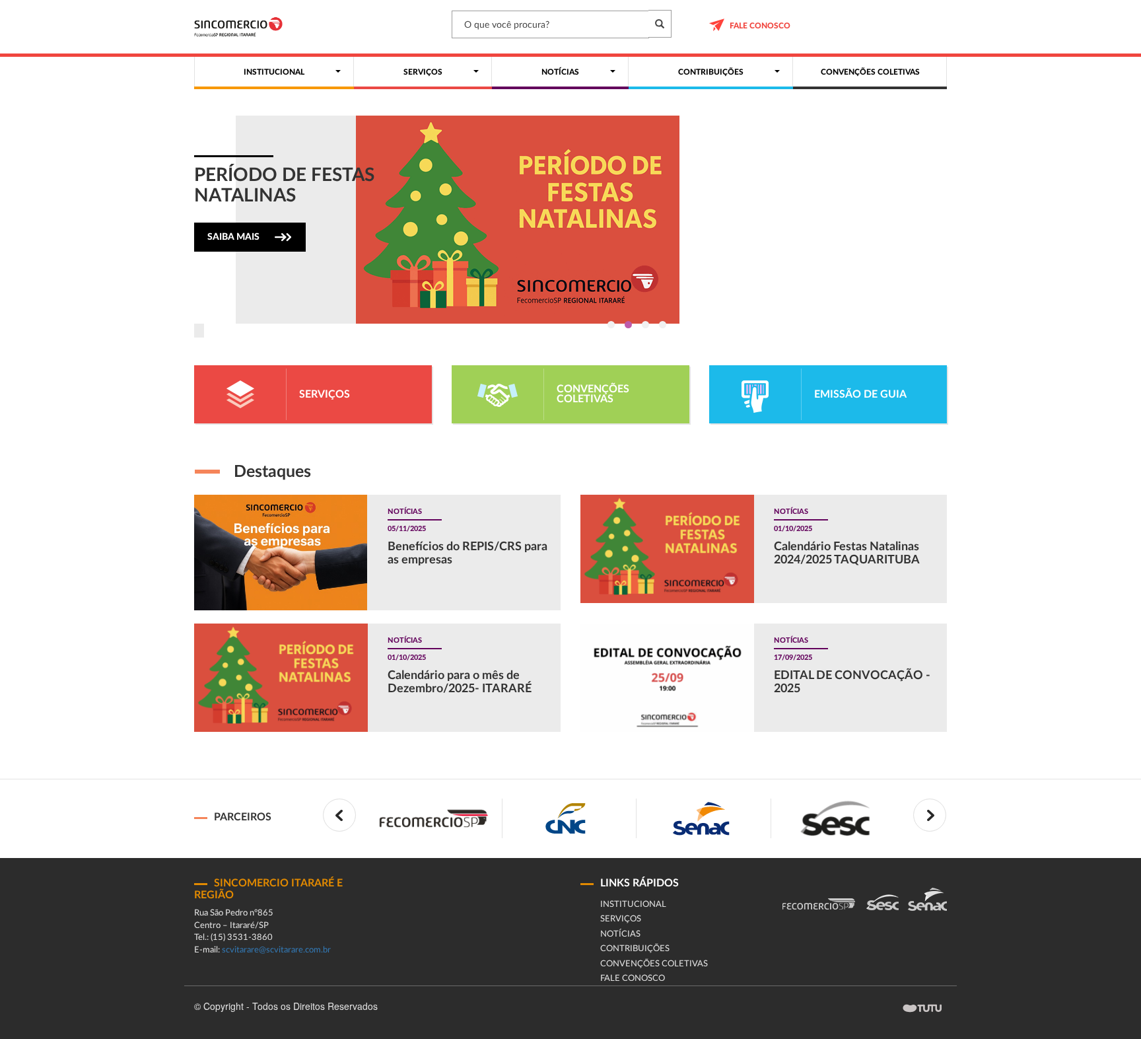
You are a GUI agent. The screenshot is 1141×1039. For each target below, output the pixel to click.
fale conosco (760, 26)
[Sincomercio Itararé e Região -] (238, 27)
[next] (929, 815)
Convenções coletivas (654, 964)
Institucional (633, 904)
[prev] (339, 815)
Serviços (620, 919)
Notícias (620, 934)
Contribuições (635, 949)
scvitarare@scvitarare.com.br (276, 950)
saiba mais (233, 237)
